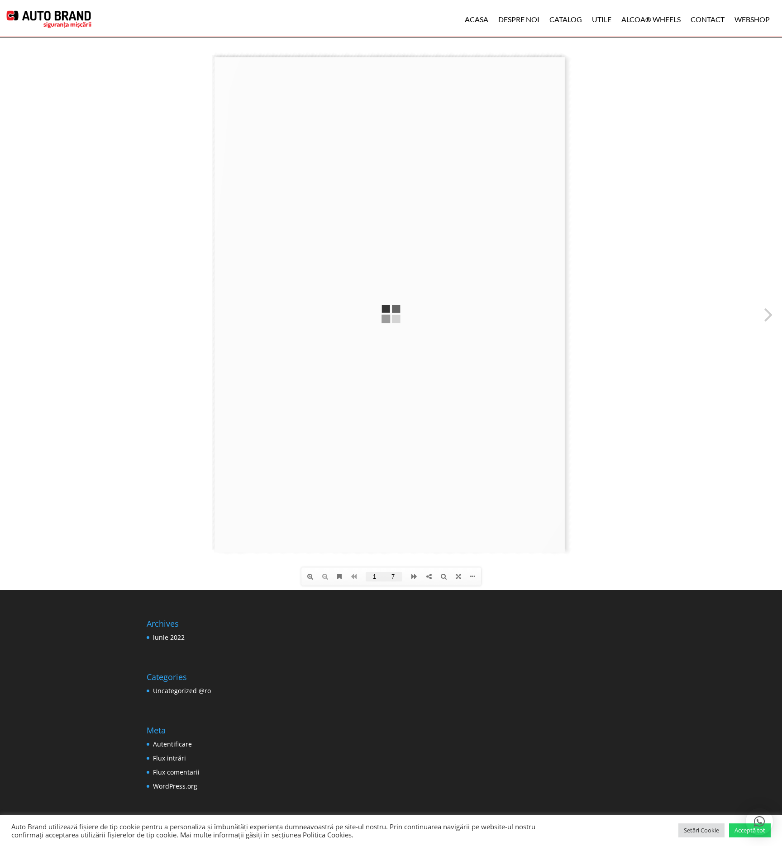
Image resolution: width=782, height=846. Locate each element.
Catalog (565, 19)
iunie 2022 (169, 637)
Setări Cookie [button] (701, 830)
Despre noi (518, 19)
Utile (601, 19)
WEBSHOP (752, 19)
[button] (759, 821)
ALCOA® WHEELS (651, 19)
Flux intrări (169, 758)
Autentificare (172, 744)
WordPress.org (175, 786)
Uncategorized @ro (182, 690)
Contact (708, 19)
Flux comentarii (176, 772)
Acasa (476, 19)
